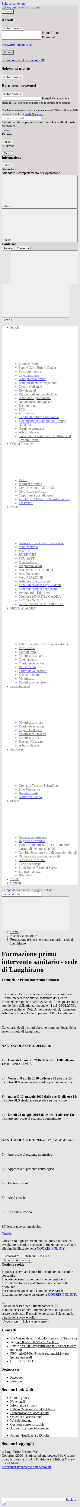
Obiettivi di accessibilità (26, 1417)
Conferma (23, 248)
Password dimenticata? (17, 45)
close (6, 320)
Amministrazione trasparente (29, 1428)
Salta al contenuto (14, 3)
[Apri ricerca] (44, 267)
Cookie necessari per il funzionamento (28, 1306)
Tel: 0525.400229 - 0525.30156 (37, 1342)
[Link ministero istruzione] (20, 7)
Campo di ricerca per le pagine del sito (27, 890)
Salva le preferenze (35, 1321)
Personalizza (11, 1256)
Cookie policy (19, 1398)
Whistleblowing (21, 1420)
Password (48, 37)
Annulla (8, 248)
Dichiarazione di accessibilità (29, 1413)
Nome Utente (51, 32)
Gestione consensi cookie (27, 1424)
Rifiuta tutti (36, 1256)
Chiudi (7, 141)
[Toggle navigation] (35, 301)
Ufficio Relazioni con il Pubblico (32, 1409)
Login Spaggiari (34, 114)
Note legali (17, 1401)
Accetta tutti (17, 1260)
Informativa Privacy (23, 1405)
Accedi (7, 11)
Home (14, 932)
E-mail (46, 98)
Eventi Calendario (22, 936)
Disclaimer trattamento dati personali (26, 1467)
